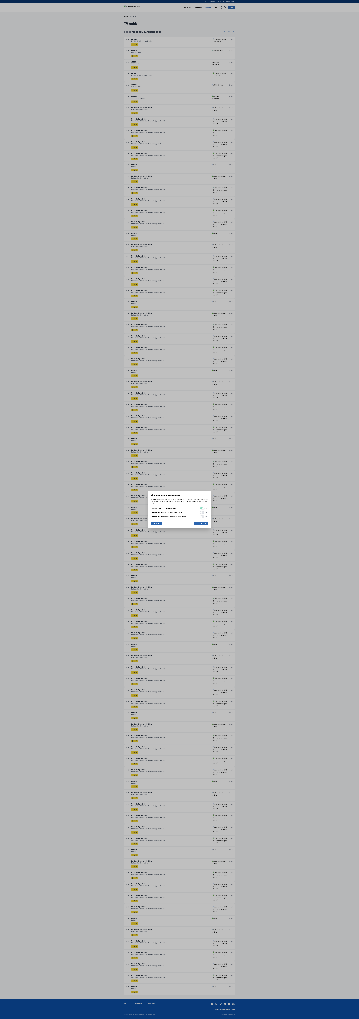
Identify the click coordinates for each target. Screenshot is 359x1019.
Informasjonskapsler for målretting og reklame (169, 516)
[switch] (202, 508)
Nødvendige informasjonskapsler (164, 508)
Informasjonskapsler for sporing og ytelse (167, 512)
